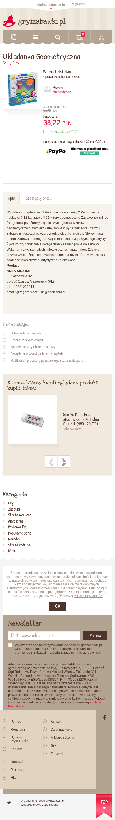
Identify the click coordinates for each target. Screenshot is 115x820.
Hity (13, 778)
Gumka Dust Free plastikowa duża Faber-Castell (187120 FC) (82, 419)
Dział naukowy (61, 729)
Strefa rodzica (19, 545)
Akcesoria (15, 521)
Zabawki (14, 509)
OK (57, 606)
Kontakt (16, 749)
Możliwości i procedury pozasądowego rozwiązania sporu (47, 360)
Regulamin (78, 4)
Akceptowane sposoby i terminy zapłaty (37, 353)
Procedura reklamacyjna (27, 340)
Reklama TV (17, 527)
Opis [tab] (11, 198)
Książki (56, 721)
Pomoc (16, 721)
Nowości (14, 539)
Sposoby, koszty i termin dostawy (33, 346)
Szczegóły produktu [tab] (41, 198)
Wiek (11, 551)
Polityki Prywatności (88, 596)
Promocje (18, 770)
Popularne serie (20, 533)
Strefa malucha (19, 515)
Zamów (95, 635)
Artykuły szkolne (62, 737)
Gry (11, 503)
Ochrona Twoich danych (26, 333)
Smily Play (11, 63)
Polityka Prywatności (19, 739)
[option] (57, 422)
